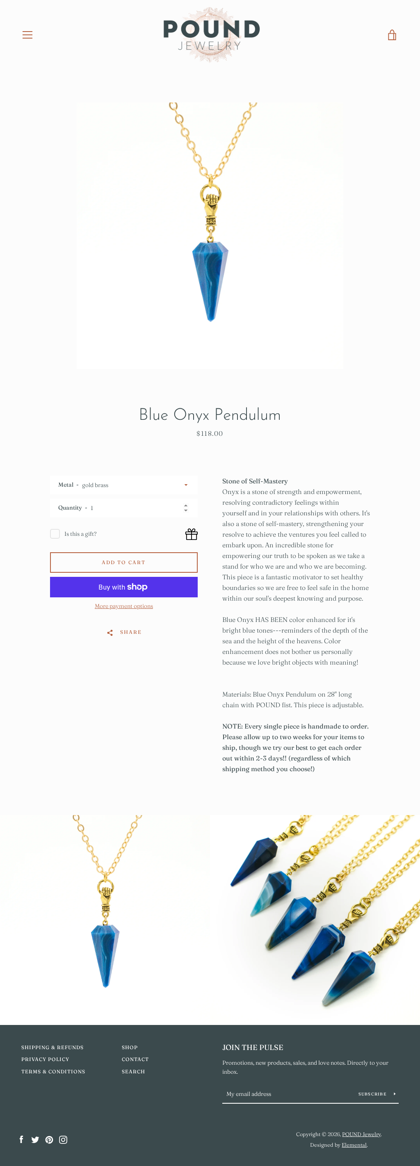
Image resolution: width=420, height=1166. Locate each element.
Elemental (354, 1144)
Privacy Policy (45, 1059)
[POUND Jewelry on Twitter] (35, 1139)
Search (133, 1071)
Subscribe (373, 1094)
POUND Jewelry (361, 1134)
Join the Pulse (252, 1047)
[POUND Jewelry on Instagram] (63, 1139)
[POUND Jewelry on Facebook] (21, 1139)
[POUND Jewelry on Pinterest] (49, 1139)
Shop (130, 1047)
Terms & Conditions (53, 1071)
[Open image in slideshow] (210, 235)
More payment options (124, 606)
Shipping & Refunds (52, 1047)
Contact (135, 1059)
